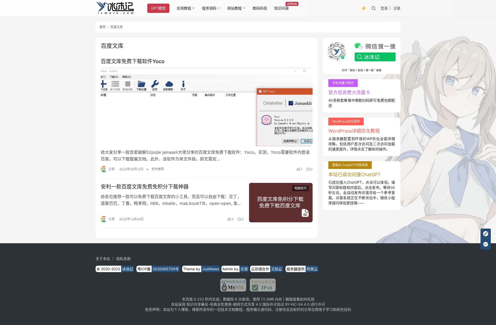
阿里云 (312, 269)
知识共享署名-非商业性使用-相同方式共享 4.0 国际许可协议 (235, 304)
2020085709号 (166, 269)
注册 (396, 8)
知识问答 (281, 8)
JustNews (210, 269)
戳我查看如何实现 (299, 299)
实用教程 (184, 8)
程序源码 (209, 8)
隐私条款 (123, 258)
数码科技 (260, 8)
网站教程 (234, 8)
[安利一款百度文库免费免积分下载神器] (281, 203)
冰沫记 (127, 269)
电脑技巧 (300, 188)
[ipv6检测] (261, 285)
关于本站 (103, 258)
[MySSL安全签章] (233, 285)
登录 (384, 8)
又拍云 (276, 269)
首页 (102, 27)
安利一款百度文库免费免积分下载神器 (145, 187)
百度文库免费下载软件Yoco (133, 61)
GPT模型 (158, 8)
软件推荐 (158, 169)
